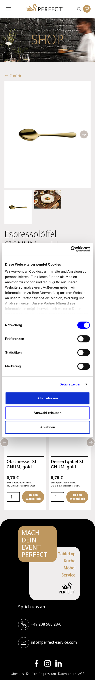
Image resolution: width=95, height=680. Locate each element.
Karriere (31, 673)
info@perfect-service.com (54, 642)
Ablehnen (47, 427)
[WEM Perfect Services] (44, 8)
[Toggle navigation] (8, 9)
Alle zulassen (47, 398)
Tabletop (67, 554)
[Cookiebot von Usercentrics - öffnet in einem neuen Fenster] (70, 249)
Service (68, 575)
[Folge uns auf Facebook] (36, 663)
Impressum (47, 673)
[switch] (83, 338)
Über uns (17, 673)
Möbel (69, 568)
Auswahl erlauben (47, 413)
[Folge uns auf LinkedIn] (58, 663)
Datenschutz (67, 673)
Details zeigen (70, 384)
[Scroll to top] (85, 670)
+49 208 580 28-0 (46, 624)
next (84, 134)
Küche (70, 561)
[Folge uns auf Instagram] (47, 663)
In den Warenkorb (33, 497)
